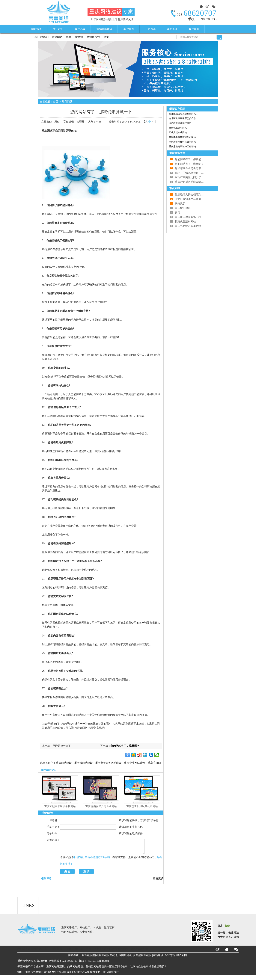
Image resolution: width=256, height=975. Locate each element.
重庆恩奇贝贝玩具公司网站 (142, 806)
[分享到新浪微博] (139, 755)
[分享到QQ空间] (133, 755)
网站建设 (158, 955)
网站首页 (36, 29)
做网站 (79, 37)
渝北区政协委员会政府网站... (183, 113)
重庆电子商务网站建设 (108, 762)
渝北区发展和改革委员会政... (183, 118)
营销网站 (57, 37)
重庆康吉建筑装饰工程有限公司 (193, 217)
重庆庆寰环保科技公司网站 (182, 142)
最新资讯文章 (177, 153)
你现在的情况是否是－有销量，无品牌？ (198, 172)
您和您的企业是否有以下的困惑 (193, 168)
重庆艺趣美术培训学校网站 (60, 806)
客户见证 (172, 29)
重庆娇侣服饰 (183, 208)
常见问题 (67, 101)
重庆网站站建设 (55, 966)
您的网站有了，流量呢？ (125, 745)
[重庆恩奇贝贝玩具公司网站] (142, 803)
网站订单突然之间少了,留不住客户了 (196, 177)
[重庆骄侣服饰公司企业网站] (101, 803)
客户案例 (129, 29)
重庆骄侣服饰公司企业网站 (101, 806)
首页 (55, 101)
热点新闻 (174, 188)
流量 (68, 37)
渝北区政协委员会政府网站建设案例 (196, 199)
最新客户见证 (177, 108)
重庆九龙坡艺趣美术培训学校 (192, 226)
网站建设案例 (90, 955)
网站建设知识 (107, 955)
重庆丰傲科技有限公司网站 (182, 137)
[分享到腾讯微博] (145, 755)
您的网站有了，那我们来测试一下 (194, 159)
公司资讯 (150, 29)
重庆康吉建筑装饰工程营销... (183, 146)
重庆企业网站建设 (134, 762)
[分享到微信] (156, 755)
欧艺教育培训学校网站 (180, 123)
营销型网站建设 (142, 955)
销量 (106, 37)
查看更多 (158, 878)
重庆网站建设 (64, 762)
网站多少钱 (93, 37)
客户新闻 (194, 29)
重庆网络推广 (111, 972)
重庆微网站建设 (83, 762)
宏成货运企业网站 (178, 132)
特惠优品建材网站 (178, 127)
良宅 (177, 212)
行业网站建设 (124, 955)
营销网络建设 (104, 29)
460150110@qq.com (98, 960)
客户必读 (80, 29)
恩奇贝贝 (180, 203)
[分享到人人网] (151, 755)
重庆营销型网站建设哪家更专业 (193, 181)
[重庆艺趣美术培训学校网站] (60, 803)
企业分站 (170, 955)
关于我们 (58, 29)
